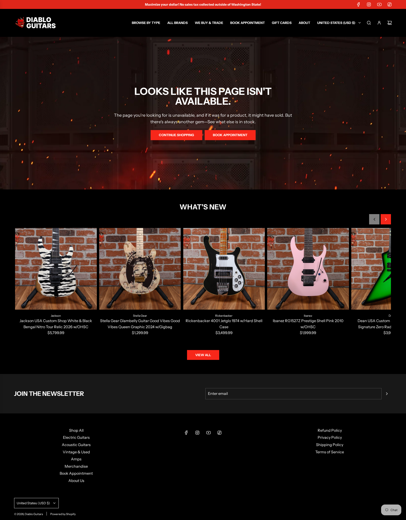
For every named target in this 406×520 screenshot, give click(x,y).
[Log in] (379, 23)
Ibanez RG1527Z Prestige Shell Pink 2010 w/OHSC (308, 323)
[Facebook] (358, 4)
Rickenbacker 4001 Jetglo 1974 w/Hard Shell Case (224, 323)
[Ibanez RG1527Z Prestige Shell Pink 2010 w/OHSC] (308, 269)
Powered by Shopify (63, 514)
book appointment (230, 135)
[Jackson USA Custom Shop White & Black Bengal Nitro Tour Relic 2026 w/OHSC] (56, 269)
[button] (374, 219)
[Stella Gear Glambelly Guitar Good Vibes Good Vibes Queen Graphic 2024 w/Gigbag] (140, 269)
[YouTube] (379, 4)
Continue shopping (176, 135)
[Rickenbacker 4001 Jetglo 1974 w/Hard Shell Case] (224, 269)
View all (203, 355)
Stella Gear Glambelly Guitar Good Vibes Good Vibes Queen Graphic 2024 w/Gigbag (140, 323)
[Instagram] (369, 4)
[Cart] (389, 23)
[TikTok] (389, 4)
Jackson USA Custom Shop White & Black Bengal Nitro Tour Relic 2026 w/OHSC (56, 323)
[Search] (369, 23)
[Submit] (387, 394)
